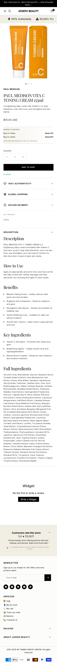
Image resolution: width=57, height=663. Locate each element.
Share (6, 219)
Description (11, 232)
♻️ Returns (8, 616)
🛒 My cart (8, 608)
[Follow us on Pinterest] (18, 586)
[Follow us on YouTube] (24, 586)
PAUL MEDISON (12, 89)
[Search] (9, 11)
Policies (8, 628)
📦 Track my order (12, 612)
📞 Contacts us (11, 620)
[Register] (47, 577)
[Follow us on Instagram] (12, 586)
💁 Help (7, 601)
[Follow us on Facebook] (6, 586)
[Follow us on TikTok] (30, 586)
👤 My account (10, 605)
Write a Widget (29, 499)
